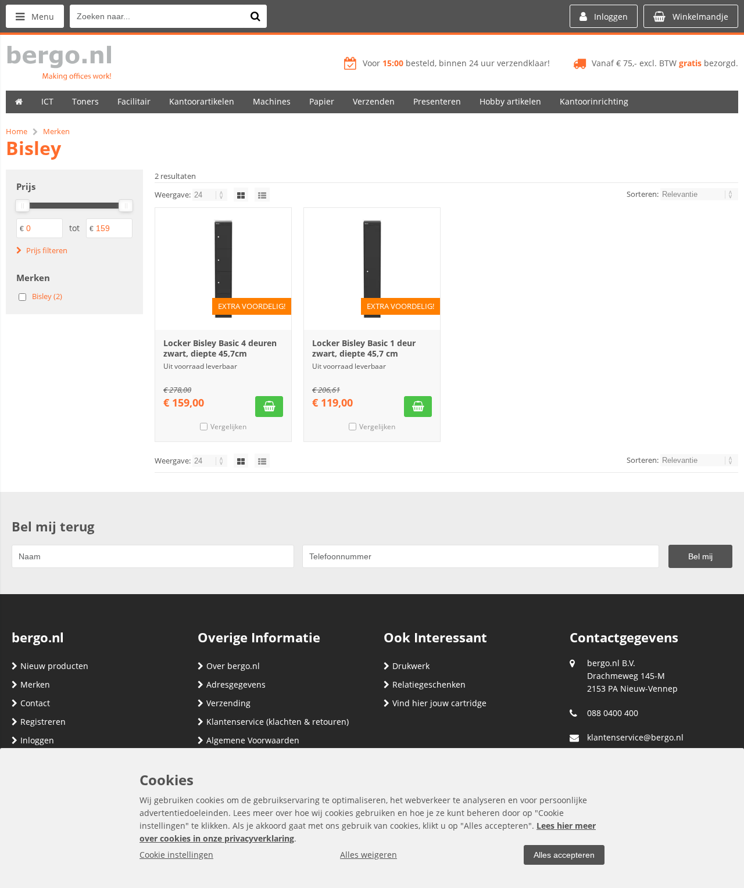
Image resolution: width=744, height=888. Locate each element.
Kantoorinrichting (594, 101)
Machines (272, 101)
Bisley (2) (47, 296)
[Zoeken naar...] (255, 16)
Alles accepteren (564, 855)
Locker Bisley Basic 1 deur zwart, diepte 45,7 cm (364, 348)
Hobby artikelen (510, 101)
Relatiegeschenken (429, 684)
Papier (321, 101)
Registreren (43, 721)
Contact (35, 703)
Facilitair (134, 101)
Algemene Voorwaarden (252, 740)
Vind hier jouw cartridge (439, 703)
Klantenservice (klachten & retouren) (277, 721)
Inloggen (37, 740)
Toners (85, 101)
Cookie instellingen (176, 854)
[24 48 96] (210, 194)
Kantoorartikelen (201, 101)
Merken (35, 684)
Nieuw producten (54, 665)
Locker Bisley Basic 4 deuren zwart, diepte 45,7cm (220, 348)
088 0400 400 (612, 712)
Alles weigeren (368, 854)
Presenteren (437, 101)
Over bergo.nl (233, 665)
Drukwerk (411, 665)
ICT (47, 101)
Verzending (228, 703)
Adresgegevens (236, 684)
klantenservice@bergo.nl (635, 737)
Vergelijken (228, 427)
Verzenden (374, 101)
